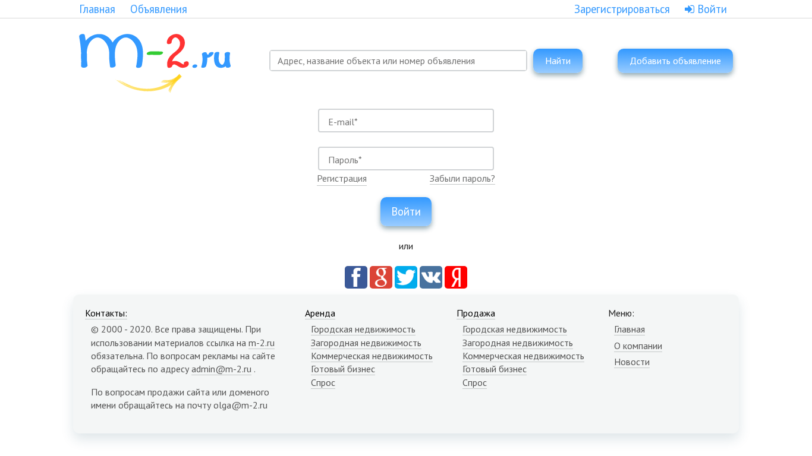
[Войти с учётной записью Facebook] (356, 276)
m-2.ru (261, 343)
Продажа (476, 313)
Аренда (320, 313)
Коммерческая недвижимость (372, 356)
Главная (97, 9)
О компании (638, 346)
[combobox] (398, 60)
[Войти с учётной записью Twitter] (406, 276)
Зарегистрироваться (622, 9)
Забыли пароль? (462, 178)
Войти (710, 9)
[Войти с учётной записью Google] (381, 276)
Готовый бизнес (343, 369)
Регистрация (342, 178)
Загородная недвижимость (366, 343)
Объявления (158, 9)
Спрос (323, 382)
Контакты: (106, 313)
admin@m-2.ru (221, 369)
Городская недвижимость (363, 329)
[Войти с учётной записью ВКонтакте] (431, 276)
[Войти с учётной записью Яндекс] (456, 276)
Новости (632, 362)
